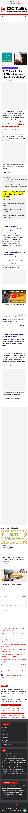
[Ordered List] (9, 605)
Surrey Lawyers (11, 797)
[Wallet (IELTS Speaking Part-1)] (14, 569)
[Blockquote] (12, 605)
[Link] (15, 605)
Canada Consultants (6, 708)
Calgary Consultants (19, 715)
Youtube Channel (20, 304)
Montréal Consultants (7, 710)
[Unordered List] (10, 605)
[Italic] (4, 605)
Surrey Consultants (6, 713)
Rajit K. (11, 80)
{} (17, 605)
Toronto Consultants (17, 708)
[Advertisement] (14, 36)
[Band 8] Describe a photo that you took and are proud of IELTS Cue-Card (13, 559)
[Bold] (2, 605)
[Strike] (7, 605)
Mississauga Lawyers (12, 790)
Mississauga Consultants (19, 717)
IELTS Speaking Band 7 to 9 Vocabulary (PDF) (11, 547)
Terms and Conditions (7, 744)
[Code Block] (14, 605)
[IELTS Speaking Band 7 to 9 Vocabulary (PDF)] (14, 531)
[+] (18, 605)
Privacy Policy (5, 741)
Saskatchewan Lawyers (13, 792)
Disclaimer (5, 737)
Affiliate (4, 731)
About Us (4, 727)
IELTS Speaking (5, 67)
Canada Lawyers (6, 785)
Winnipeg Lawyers (12, 788)
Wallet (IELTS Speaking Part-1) (12, 584)
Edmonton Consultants (7, 715)
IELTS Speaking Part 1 (13, 67)
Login (25, 596)
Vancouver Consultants (17, 713)
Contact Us (5, 734)
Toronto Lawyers (15, 785)
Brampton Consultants (7, 717)
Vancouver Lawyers (12, 794)
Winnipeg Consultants (19, 710)
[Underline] (5, 605)
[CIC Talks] (2, 16)
